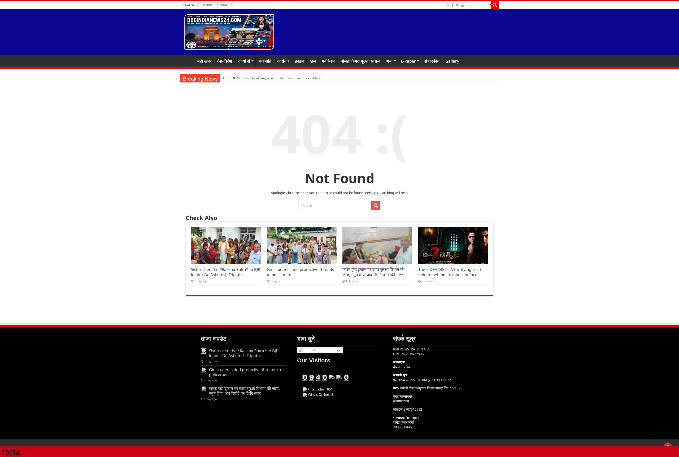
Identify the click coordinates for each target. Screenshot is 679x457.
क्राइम (299, 61)
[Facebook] (452, 5)
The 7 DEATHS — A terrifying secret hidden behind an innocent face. (451, 272)
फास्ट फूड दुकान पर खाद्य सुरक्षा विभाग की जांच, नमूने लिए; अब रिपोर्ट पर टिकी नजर (373, 272)
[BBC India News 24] (229, 31)
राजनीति (265, 61)
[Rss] (448, 5)
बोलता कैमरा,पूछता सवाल (360, 61)
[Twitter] (457, 5)
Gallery (452, 61)
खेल (313, 61)
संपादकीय (431, 61)
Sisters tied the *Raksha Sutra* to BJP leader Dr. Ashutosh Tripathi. (225, 272)
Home (207, 4)
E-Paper (408, 61)
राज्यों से (244, 61)
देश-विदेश (224, 61)
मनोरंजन (328, 61)
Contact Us (225, 4)
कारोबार (283, 61)
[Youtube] (463, 5)
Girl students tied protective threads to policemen (245, 372)
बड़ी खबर (204, 61)
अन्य (389, 61)
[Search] (495, 5)
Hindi (311, 349)
